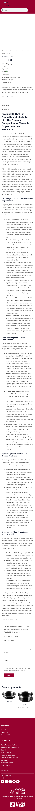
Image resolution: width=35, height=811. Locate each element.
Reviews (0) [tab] (5, 109)
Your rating (8, 636)
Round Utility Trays (7, 56)
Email (6, 660)
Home (3, 50)
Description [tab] (5, 105)
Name (6, 652)
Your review (9, 641)
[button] (32, 4)
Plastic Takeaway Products (13, 50)
